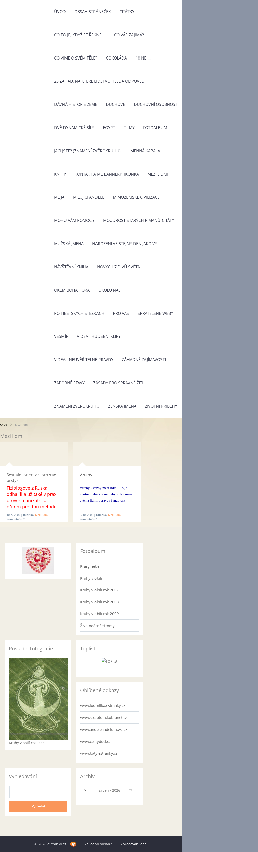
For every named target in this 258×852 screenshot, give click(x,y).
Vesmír (61, 336)
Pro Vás (121, 313)
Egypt (109, 127)
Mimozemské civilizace (136, 197)
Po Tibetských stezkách (79, 313)
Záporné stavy (69, 383)
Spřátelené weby (155, 313)
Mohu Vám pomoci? (74, 220)
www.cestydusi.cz (95, 741)
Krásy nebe (89, 566)
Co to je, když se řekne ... (80, 35)
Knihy (60, 174)
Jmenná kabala (144, 151)
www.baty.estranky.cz (98, 753)
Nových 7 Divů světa (118, 267)
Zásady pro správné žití (118, 383)
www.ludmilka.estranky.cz (102, 705)
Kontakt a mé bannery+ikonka (107, 174)
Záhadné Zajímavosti (144, 359)
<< (87, 790)
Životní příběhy (161, 406)
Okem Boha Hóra (72, 290)
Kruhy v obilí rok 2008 (99, 601)
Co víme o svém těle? (75, 58)
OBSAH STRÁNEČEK (92, 11)
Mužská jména (69, 243)
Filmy (129, 127)
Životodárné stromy (97, 625)
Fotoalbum (155, 127)
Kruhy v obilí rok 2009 (99, 613)
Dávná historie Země (75, 104)
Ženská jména (122, 406)
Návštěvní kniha (71, 267)
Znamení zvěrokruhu (77, 406)
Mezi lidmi (157, 174)
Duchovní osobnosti (156, 104)
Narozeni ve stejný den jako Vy (124, 243)
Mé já (59, 197)
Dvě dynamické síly (74, 127)
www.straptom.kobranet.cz (103, 717)
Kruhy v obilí (91, 578)
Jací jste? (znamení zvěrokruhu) (87, 151)
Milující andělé (88, 197)
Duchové (115, 104)
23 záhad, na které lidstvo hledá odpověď (99, 81)
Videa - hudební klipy (99, 336)
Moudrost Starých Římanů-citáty (138, 220)
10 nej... (143, 58)
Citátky (126, 11)
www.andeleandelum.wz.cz (103, 729)
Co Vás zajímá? (129, 35)
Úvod (60, 11)
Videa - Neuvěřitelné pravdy (83, 359)
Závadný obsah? (98, 844)
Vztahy (86, 475)
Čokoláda (116, 58)
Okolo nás (109, 290)
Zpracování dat (133, 844)
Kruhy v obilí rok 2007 (99, 589)
